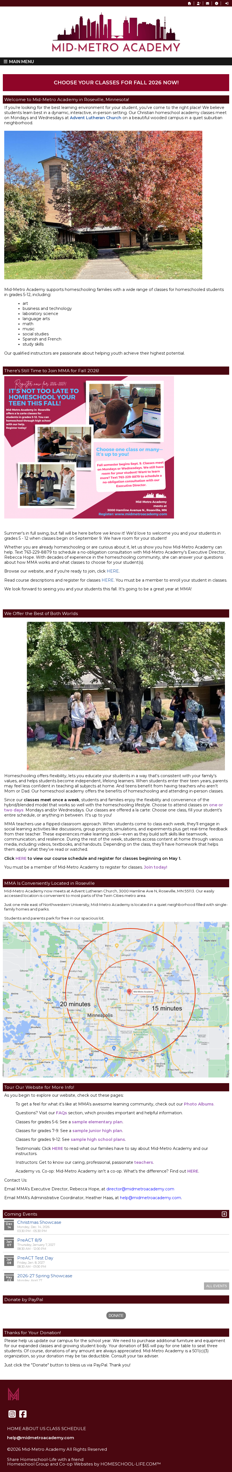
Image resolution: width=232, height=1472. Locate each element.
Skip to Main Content (33, 1454)
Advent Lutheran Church (95, 117)
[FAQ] (216, 3)
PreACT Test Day (35, 1258)
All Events (216, 1286)
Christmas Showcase (39, 1222)
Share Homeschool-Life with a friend (45, 1459)
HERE (113, 571)
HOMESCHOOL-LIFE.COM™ (130, 1464)
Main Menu (21, 61)
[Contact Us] (208, 3)
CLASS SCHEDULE (66, 1428)
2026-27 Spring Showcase (44, 1275)
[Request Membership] (199, 3)
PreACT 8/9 (29, 1240)
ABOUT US (34, 1428)
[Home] (190, 3)
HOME (14, 1428)
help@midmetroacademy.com (40, 1437)
